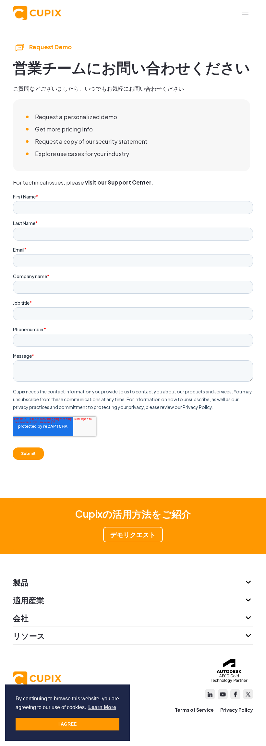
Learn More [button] (102, 707)
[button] (245, 13)
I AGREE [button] (67, 724)
